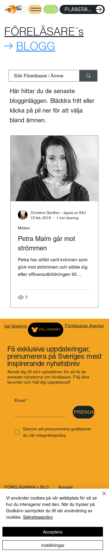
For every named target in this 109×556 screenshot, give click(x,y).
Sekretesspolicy (38, 517)
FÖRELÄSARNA (13, 8)
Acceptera (52, 532)
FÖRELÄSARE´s (44, 31)
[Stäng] (100, 497)
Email (21, 400)
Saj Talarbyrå (15, 326)
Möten (24, 227)
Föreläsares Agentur (84, 325)
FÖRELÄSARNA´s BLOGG (29, 487)
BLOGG (35, 46)
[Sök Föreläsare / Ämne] (88, 75)
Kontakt (65, 487)
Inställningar (52, 545)
